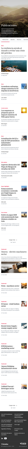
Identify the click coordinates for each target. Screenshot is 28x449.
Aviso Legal (17, 424)
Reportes (13, 39)
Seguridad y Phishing (6, 429)
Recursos (19, 39)
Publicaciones (5, 39)
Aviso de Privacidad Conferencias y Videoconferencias (18, 416)
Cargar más (12, 240)
